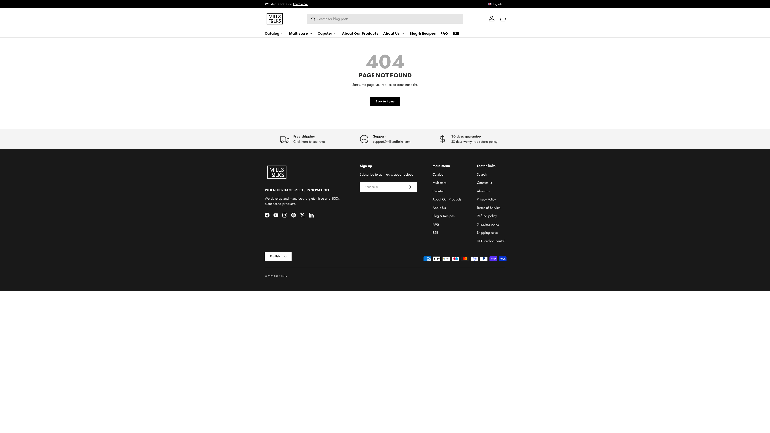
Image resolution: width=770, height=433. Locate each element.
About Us (391, 33)
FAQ (444, 33)
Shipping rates (487, 232)
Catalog (272, 33)
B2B (456, 33)
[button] (496, 4)
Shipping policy (488, 224)
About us (483, 191)
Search (482, 174)
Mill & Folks (280, 276)
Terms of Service (488, 207)
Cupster (325, 33)
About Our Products (360, 33)
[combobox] (385, 19)
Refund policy (487, 215)
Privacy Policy (486, 199)
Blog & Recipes (422, 33)
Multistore (298, 33)
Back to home (385, 101)
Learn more (300, 4)
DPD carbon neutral (491, 241)
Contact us (484, 182)
